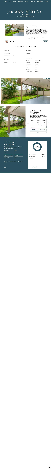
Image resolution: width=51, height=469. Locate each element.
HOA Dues (16, 157)
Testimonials (26, 1)
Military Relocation (32, 1)
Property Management (40, 1)
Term (15, 150)
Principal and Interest (33, 154)
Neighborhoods (20, 1)
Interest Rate (6, 157)
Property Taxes (32, 156)
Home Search (14, 1)
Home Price (6, 150)
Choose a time (33, 127)
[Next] (48, 122)
